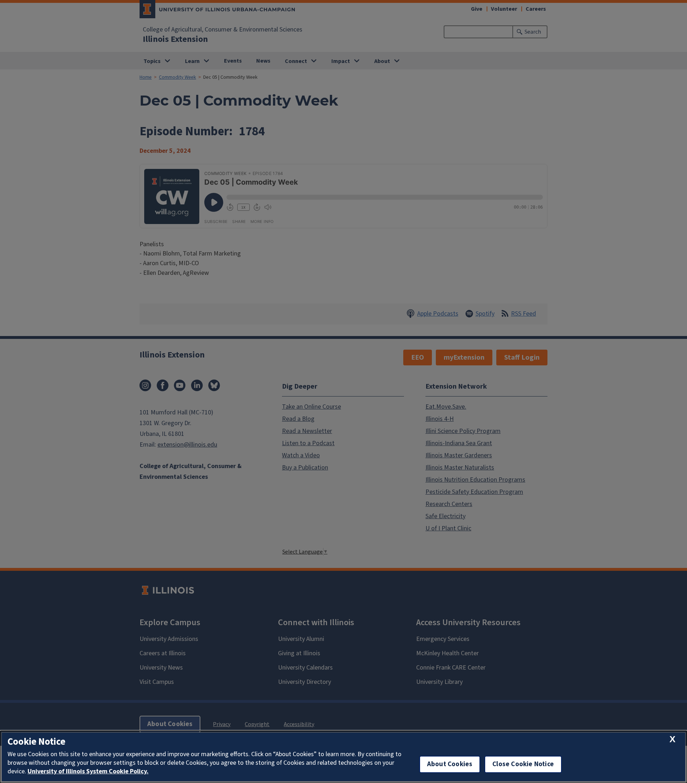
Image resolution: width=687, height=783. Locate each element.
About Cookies (449, 764)
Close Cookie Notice (523, 764)
